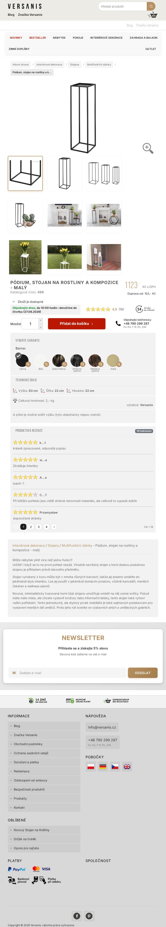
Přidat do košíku (75, 323)
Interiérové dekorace (106, 37)
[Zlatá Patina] (53, 370)
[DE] (103, 766)
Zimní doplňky (19, 49)
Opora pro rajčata (26, 848)
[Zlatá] (108, 370)
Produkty (20, 798)
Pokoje (78, 37)
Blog (11, 14)
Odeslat (143, 673)
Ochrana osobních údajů (31, 753)
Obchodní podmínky (28, 744)
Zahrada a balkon (143, 37)
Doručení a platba (26, 762)
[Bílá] (35, 370)
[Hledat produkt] (151, 6)
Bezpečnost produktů (29, 789)
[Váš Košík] (152, 14)
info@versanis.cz (102, 727)
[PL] (91, 766)
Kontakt (19, 807)
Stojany (53, 545)
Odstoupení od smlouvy (30, 780)
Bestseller (37, 37)
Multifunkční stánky (77, 545)
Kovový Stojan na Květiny (31, 830)
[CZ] (115, 766)
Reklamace (21, 771)
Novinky (16, 37)
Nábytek (59, 37)
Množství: (15, 324)
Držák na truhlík (25, 839)
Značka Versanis (30, 14)
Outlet (150, 49)
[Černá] (17, 370)
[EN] (127, 766)
